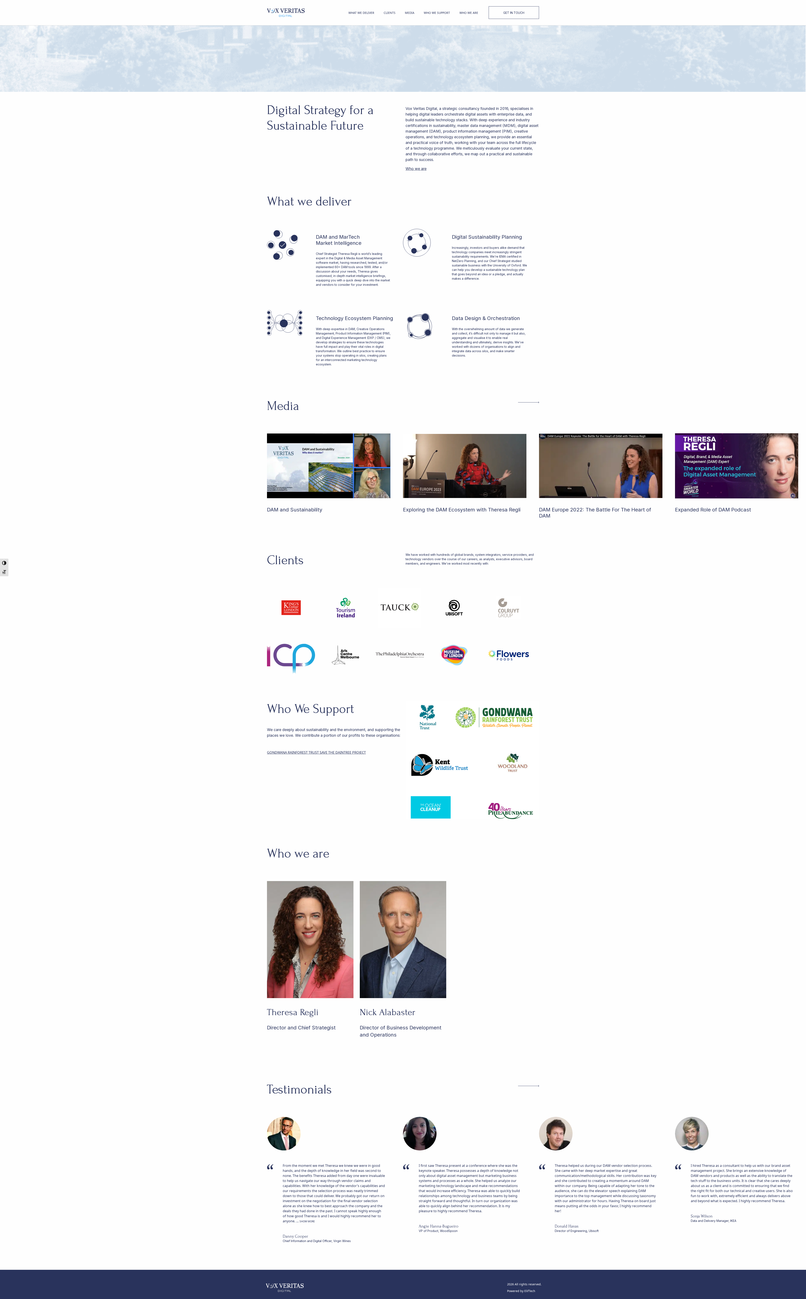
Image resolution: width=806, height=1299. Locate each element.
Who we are (468, 13)
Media (409, 13)
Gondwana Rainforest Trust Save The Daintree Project (316, 752)
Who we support (437, 13)
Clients (389, 13)
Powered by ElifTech (521, 1291)
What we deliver (361, 13)
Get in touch (513, 12)
